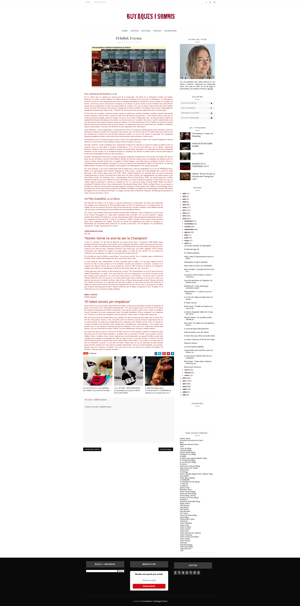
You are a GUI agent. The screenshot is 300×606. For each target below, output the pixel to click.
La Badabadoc (185, 480)
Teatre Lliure (184, 531)
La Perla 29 (184, 484)
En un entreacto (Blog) (188, 462)
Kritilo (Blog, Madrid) (187, 478)
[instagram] (214, 2)
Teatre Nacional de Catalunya (190, 533)
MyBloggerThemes (160, 601)
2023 (184, 194)
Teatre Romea (185, 539)
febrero (187, 373)
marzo (187, 370)
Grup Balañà (184, 476)
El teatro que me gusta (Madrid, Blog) (193, 458)
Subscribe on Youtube (190, 113)
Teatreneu (183, 543)
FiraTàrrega (184, 472)
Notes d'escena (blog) (187, 492)
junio (186, 238)
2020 (184, 202)
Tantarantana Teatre (187, 519)
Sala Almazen (184, 505)
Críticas (134, 31)
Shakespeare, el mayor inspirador (196, 262)
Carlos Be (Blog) (185, 448)
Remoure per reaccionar (192, 367)
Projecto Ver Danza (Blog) (189, 498)
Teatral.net (184, 521)
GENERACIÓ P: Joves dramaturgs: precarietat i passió (196, 287)
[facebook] (206, 2)
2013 (184, 378)
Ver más (210, 89)
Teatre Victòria (185, 541)
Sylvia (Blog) (184, 517)
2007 (184, 395)
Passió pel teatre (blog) (188, 494)
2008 (184, 392)
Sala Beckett (184, 507)
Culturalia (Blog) (185, 450)
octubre (187, 227)
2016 (184, 213)
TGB (181, 551)
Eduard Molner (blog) (187, 452)
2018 (184, 207)
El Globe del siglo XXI (191, 249)
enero (187, 375)
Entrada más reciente (92, 449)
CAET (182, 446)
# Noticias (93, 353)
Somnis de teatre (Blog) (188, 515)
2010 (184, 386)
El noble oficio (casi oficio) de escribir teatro (199, 336)
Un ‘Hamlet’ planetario (192, 253)
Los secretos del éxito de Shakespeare (197, 246)
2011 (184, 384)
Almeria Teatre (185, 438)
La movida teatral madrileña (194, 347)
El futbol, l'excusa (190, 303)
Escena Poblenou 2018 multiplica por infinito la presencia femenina (96, 389)
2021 (184, 199)
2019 (184, 205)
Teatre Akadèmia (186, 523)
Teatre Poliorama (186, 535)
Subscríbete (149, 586)
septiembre (189, 229)
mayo (186, 240)
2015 (184, 216)
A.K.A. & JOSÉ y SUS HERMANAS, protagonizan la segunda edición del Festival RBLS (127, 390)
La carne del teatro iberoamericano (196, 329)
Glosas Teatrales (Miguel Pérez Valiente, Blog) (196, 474)
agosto (187, 232)
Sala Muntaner (185, 511)
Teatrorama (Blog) (186, 547)
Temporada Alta (185, 549)
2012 (184, 381)
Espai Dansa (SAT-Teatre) (189, 468)
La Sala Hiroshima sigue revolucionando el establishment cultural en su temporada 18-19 (158, 390)
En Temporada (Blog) (187, 460)
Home (87, 2)
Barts (182, 442)
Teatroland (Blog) (186, 545)
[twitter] (210, 2)
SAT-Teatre (184, 513)
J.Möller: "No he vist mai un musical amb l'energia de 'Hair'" (203, 176)
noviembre (189, 224)
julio (186, 235)
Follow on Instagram (190, 118)
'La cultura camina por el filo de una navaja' (199, 339)
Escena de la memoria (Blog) (190, 466)
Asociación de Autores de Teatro (191, 440)
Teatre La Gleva (185, 527)
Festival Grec (184, 470)
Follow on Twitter (189, 103)
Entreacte (183, 464)
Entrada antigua (166, 449)
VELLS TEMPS (197, 154)
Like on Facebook (188, 108)
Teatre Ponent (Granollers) (189, 537)
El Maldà (183, 456)
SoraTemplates (146, 601)
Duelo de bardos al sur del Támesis (196, 332)
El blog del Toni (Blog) (188, 454)
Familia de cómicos (190, 343)
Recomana (183, 499)
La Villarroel (184, 486)
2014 (184, 219)
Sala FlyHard (184, 509)
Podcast (157, 31)
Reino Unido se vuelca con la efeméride (198, 266)
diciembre (188, 221)
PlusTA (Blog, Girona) (187, 496)
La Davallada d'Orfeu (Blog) (190, 482)
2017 (184, 210)
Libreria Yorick (185, 488)
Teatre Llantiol (185, 529)
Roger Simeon (185, 503)
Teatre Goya (184, 525)
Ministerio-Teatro (186, 490)
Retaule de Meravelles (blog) (190, 501)
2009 (184, 389)
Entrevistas (171, 31)
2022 (184, 196)
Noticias (146, 31)
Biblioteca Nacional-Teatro (189, 444)
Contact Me (99, 2)
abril (186, 243)
